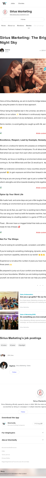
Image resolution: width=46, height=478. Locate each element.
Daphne (7, 50)
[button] (24, 417)
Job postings (39, 25)
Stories (28, 25)
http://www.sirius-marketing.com (19, 14)
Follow (23, 19)
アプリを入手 (38, 424)
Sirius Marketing (21, 11)
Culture (4, 345)
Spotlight (22, 345)
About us (11, 25)
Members (20, 25)
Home (3, 25)
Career (13, 345)
